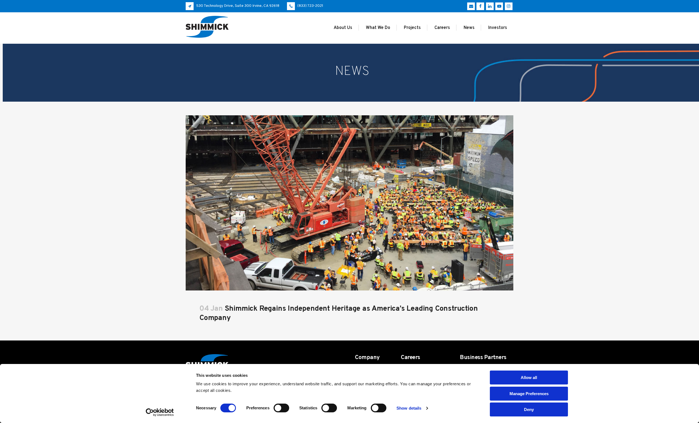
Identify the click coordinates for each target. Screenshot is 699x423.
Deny (529, 409)
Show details (408, 408)
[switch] (281, 408)
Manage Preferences (529, 393)
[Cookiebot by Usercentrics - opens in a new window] (160, 412)
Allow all (529, 377)
